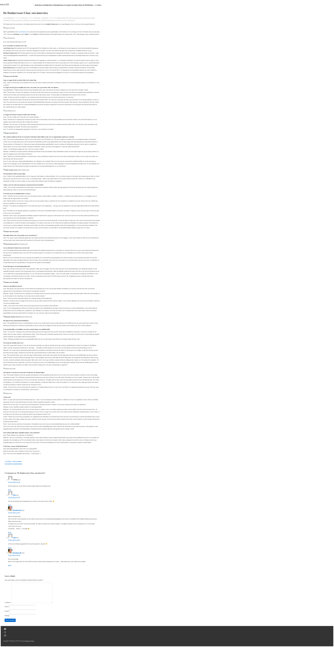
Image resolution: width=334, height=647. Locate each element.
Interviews (37, 18)
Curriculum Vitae (76, 5)
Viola (14, 495)
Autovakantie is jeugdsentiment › (14, 463)
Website (7, 615)
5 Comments (44, 18)
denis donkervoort (84, 18)
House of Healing (44, 5)
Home (36, 5)
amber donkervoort (62, 18)
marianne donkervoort (48, 20)
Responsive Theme (29, 641)
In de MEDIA (85, 5)
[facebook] (5, 629)
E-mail (6, 611)
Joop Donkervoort (23, 32)
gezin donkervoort (17, 20)
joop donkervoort (34, 20)
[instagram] (5, 636)
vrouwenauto (71, 20)
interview (26, 20)
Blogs (91, 5)
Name (6, 606)
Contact (98, 5)
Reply (9, 490)
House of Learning (65, 5)
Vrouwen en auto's (60, 20)
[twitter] (5, 633)
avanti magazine (73, 18)
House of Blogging (54, 5)
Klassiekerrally (17, 510)
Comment (8, 602)
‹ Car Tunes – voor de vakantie (13, 461)
